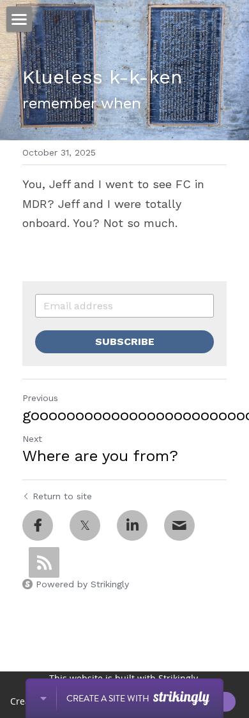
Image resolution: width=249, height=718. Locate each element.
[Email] (179, 525)
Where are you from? (100, 456)
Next (32, 439)
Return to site (62, 496)
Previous (40, 398)
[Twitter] (85, 525)
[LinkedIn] (132, 525)
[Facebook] (37, 525)
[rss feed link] (44, 562)
